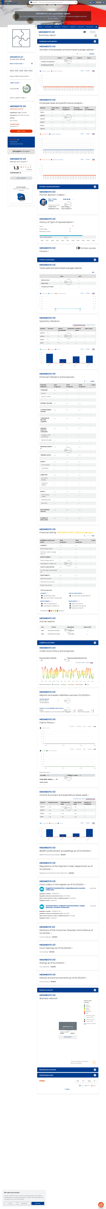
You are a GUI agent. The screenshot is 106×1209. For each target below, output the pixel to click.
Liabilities (72, 27)
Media (40, 27)
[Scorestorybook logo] (9, 2)
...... (87, 630)
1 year (82, 70)
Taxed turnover (90, 325)
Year (83, 662)
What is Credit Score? (17, 98)
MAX (93, 70)
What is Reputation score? (19, 76)
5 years (88, 70)
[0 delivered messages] (84, 32)
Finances (64, 27)
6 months (78, 662)
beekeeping (13, 141)
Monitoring (89, 27)
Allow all (37, 1203)
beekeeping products (16, 144)
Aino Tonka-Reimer (52, 200)
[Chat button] (90, 2)
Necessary (24, 1203)
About (10, 1203)
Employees (48, 27)
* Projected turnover (79, 325)
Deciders (56, 27)
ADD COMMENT (21, 178)
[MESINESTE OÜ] (21, 38)
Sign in (98, 2)
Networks (81, 27)
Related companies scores (54, 205)
